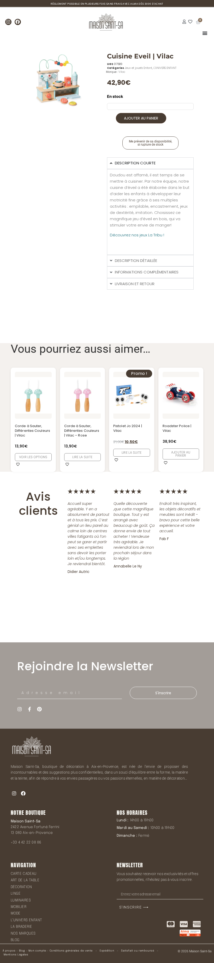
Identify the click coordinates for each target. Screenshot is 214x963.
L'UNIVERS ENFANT (164, 68)
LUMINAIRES (21, 900)
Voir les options (33, 457)
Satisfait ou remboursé (137, 950)
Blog (22, 950)
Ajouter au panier (141, 118)
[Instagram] (8, 22)
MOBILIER (18, 907)
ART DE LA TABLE (25, 880)
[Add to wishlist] (18, 464)
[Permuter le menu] (204, 33)
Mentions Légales (16, 954)
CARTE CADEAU (24, 874)
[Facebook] (18, 22)
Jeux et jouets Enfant (138, 68)
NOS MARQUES (23, 933)
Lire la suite (82, 457)
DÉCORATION (21, 887)
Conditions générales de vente (71, 950)
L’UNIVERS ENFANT (26, 920)
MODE (16, 913)
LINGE (16, 893)
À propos (9, 950)
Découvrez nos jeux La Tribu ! (137, 235)
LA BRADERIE (21, 927)
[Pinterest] (39, 709)
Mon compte (37, 950)
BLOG (15, 940)
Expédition (106, 950)
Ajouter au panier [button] (181, 454)
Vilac (121, 72)
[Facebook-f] (29, 709)
